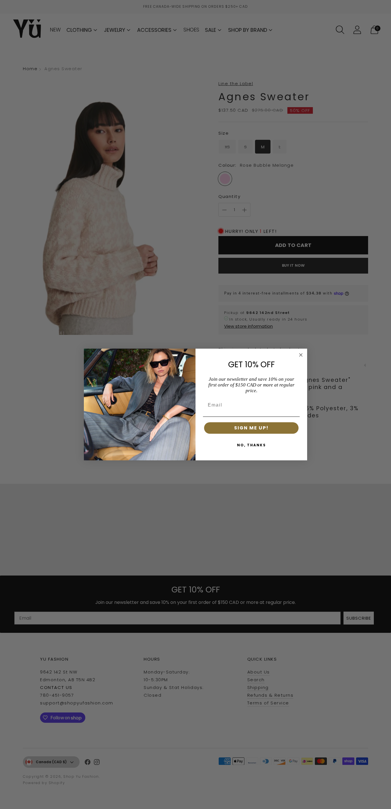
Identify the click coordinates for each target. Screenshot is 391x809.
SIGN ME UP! (251, 428)
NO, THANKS (251, 445)
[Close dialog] (300, 355)
